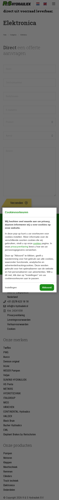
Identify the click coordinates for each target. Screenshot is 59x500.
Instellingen (11, 287)
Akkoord (47, 287)
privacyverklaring (19, 246)
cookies (37, 243)
